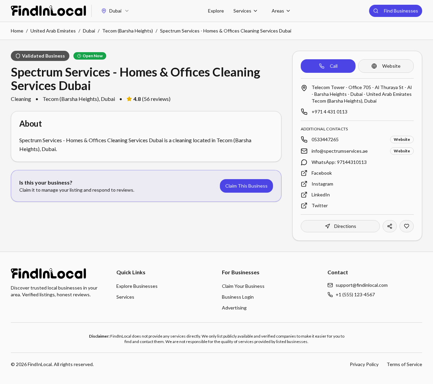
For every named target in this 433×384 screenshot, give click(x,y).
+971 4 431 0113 (329, 111)
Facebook (322, 173)
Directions (345, 226)
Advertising (234, 308)
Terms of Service (404, 364)
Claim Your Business (243, 286)
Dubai (89, 31)
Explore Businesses (137, 286)
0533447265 (325, 139)
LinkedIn (321, 194)
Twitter (320, 205)
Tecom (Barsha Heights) (127, 31)
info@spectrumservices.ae (340, 151)
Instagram (322, 184)
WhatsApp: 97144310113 (339, 162)
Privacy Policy (364, 364)
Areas (278, 11)
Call (334, 66)
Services (242, 11)
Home (17, 31)
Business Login (238, 297)
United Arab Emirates (53, 31)
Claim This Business (246, 186)
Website (391, 66)
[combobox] (115, 11)
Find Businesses (401, 11)
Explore (216, 11)
